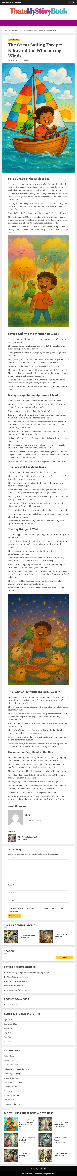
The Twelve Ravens (27, 935)
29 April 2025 (18, 60)
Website (11, 901)
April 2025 (8, 1019)
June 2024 (8, 1037)
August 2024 (8, 1028)
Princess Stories (10, 1100)
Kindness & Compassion (13, 1082)
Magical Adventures (14, 39)
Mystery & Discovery (12, 1095)
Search (9, 951)
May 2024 (7, 1041)
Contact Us (34, 1169)
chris (11, 60)
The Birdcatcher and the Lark (15, 981)
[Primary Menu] (3, 23)
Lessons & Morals (10, 1087)
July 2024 (7, 1033)
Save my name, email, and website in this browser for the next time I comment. (36, 909)
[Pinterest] (73, 2)
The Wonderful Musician (61, 935)
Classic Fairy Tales (11, 1065)
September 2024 (10, 1024)
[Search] (73, 23)
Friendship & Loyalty (12, 1074)
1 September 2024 (25, 938)
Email (11, 893)
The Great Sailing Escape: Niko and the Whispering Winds (26, 973)
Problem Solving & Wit (13, 1104)
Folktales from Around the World (16, 1069)
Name (11, 885)
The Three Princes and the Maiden (17, 977)
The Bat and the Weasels (13, 986)
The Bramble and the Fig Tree (15, 990)
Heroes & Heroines (11, 1078)
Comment (12, 857)
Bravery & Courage (11, 1060)
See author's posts (35, 820)
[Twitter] (69, 2)
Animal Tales (9, 1056)
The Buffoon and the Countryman (62, 1154)
